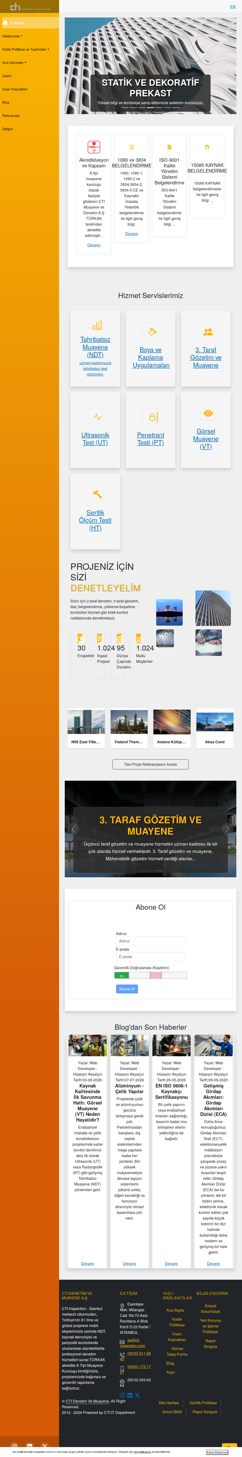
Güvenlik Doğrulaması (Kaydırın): (142, 967)
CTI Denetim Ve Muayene (87, 1401)
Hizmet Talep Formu (177, 1351)
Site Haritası (169, 1402)
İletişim (7, 128)
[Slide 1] (125, 107)
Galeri (6, 75)
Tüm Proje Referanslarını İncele (150, 764)
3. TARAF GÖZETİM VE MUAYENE (150, 825)
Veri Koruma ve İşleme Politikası (210, 1326)
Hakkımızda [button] (11, 35)
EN (233, 6)
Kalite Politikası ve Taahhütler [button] (24, 49)
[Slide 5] (159, 107)
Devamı (93, 245)
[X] (44, 1446)
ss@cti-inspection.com (132, 1342)
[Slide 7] (176, 107)
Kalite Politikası (177, 1322)
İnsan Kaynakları (14, 88)
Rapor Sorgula (210, 1343)
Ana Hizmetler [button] (13, 62)
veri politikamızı (142, 1451)
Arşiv (170, 1372)
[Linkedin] (29, 1446)
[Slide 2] (133, 107)
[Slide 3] (142, 107)
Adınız (121, 933)
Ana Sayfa (175, 1310)
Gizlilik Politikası (203, 1402)
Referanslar (11, 115)
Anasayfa (17, 22)
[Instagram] (14, 1446)
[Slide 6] (167, 107)
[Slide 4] (150, 107)
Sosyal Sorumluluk (210, 1308)
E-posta (122, 949)
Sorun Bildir (172, 1411)
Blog (5, 102)
